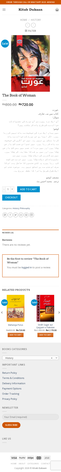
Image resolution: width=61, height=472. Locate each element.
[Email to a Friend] (21, 214)
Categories (33, 463)
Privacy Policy (9, 399)
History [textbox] (29, 358)
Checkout (11, 197)
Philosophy (25, 208)
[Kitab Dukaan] (30, 9)
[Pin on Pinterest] (26, 214)
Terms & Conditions (13, 378)
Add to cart (28, 189)
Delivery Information (13, 383)
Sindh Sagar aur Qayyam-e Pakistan (45, 326)
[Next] (58, 319)
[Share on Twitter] (15, 214)
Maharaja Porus (15, 325)
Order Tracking (10, 393)
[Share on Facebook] (10, 214)
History (36, 19)
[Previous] (2, 319)
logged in (26, 267)
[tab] (30, 233)
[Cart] (57, 9)
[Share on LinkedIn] (31, 214)
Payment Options (11, 388)
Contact (45, 463)
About (22, 463)
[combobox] (30, 358)
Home (23, 19)
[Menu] (4, 9)
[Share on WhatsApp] (5, 214)
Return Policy (9, 372)
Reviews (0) (7, 232)
